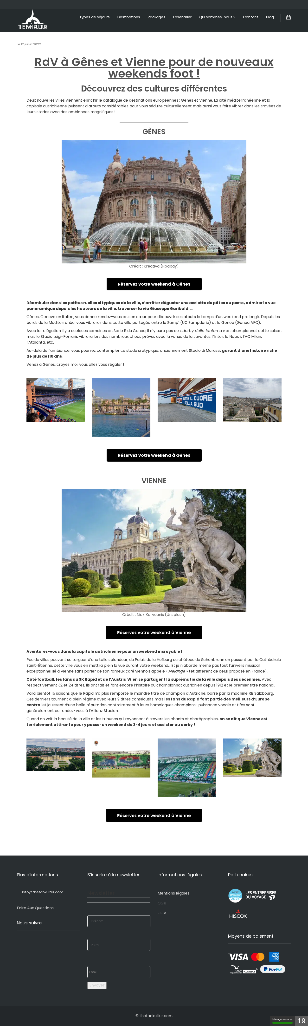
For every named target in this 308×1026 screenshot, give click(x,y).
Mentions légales (173, 893)
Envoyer (97, 985)
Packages (156, 17)
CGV (162, 913)
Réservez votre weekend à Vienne (154, 632)
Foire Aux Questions (35, 908)
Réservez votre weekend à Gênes (154, 284)
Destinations (128, 17)
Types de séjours (94, 17)
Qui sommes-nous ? (217, 17)
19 (301, 1021)
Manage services (282, 1019)
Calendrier (182, 17)
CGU (162, 903)
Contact (250, 17)
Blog (270, 17)
